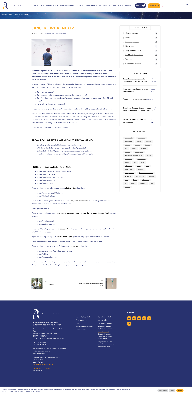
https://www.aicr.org (45, 183)
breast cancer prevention (146, 173)
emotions (137, 145)
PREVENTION (51, 5)
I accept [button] (180, 390)
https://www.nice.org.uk (46, 174)
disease (139, 141)
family (135, 180)
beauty (138, 166)
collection (127, 187)
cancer (126, 180)
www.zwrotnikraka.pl (73, 145)
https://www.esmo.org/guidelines (50, 177)
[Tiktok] (129, 324)
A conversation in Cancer (98, 237)
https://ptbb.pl (42, 254)
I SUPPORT (153, 5)
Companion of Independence (134, 99)
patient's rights (129, 169)
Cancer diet (97, 242)
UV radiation (140, 176)
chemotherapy (141, 138)
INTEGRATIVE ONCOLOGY (70, 5)
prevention (141, 169)
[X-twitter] (149, 318)
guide (147, 166)
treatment (127, 152)
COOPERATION (115, 5)
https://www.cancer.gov (46, 180)
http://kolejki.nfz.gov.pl (46, 224)
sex (125, 183)
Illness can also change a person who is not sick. (136, 90)
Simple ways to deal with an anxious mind (134, 121)
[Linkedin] (134, 318)
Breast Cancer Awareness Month (133, 155)
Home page (6, 14)
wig (135, 162)
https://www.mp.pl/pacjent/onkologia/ (78, 154)
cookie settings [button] (163, 390)
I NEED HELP (90, 5)
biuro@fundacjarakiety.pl (41, 368)
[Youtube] (139, 318)
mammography (139, 152)
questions (151, 176)
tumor (149, 155)
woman (134, 148)
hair (152, 183)
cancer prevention (129, 173)
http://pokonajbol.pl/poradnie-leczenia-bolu (54, 251)
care (142, 162)
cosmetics (143, 148)
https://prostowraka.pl (40, 209)
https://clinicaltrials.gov (46, 196)
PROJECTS (129, 5)
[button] (38, 5)
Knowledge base (37, 33)
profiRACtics (128, 176)
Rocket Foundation (61, 33)
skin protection (142, 159)
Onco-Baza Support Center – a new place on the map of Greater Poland (138, 109)
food (126, 148)
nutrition (127, 162)
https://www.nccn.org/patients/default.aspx (54, 171)
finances (147, 145)
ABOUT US (38, 5)
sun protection (128, 159)
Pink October (128, 166)
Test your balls (128, 138)
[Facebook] (129, 318)
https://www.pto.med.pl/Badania (50, 193)
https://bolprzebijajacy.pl (47, 257)
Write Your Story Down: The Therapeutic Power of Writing (135, 80)
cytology (148, 141)
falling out (143, 183)
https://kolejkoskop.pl (45, 221)
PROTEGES (103, 5)
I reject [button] (172, 390)
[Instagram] (144, 318)
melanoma (127, 145)
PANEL (139, 5)
